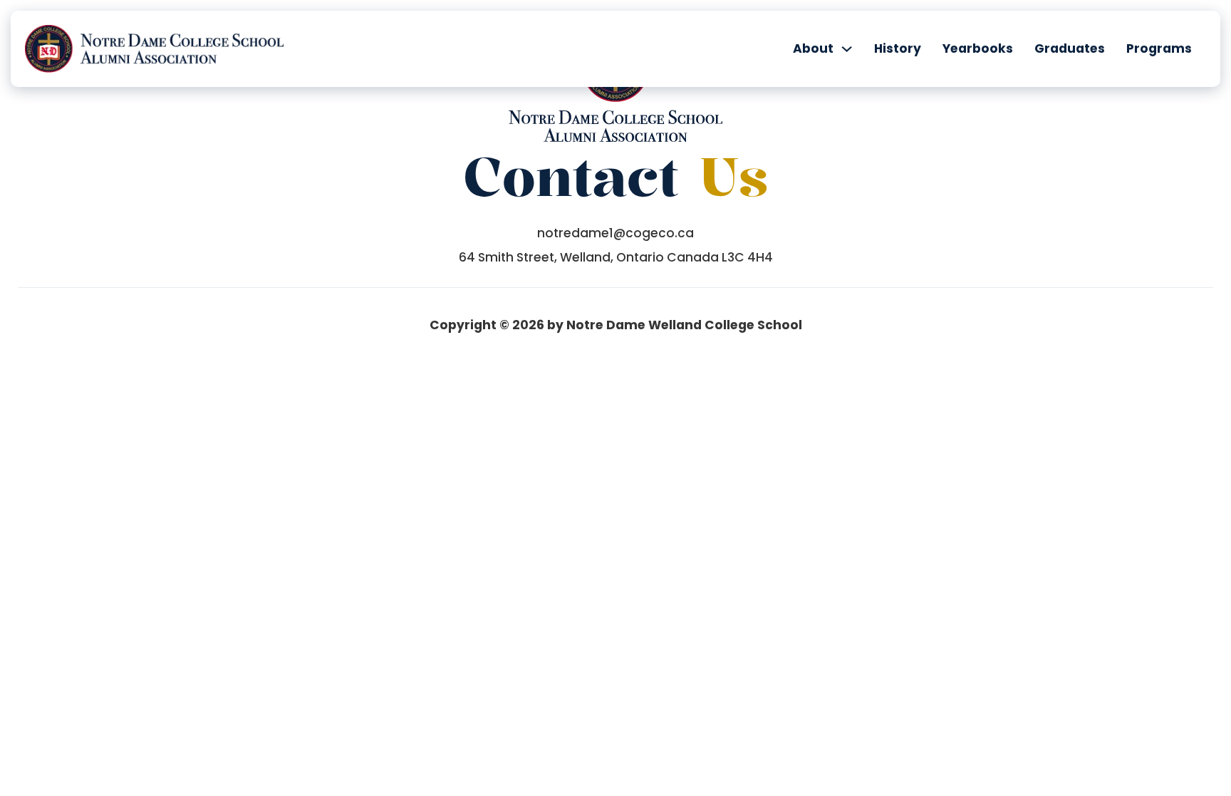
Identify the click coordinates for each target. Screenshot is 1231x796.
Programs (1159, 48)
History (897, 48)
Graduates (1069, 48)
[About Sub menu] (847, 49)
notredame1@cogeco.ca (615, 233)
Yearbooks (977, 48)
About (813, 48)
